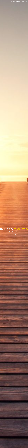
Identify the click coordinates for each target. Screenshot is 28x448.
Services (23, 1)
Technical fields (19, 1)
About (14, 1)
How (16, 1)
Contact (26, 1)
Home (12, 1)
